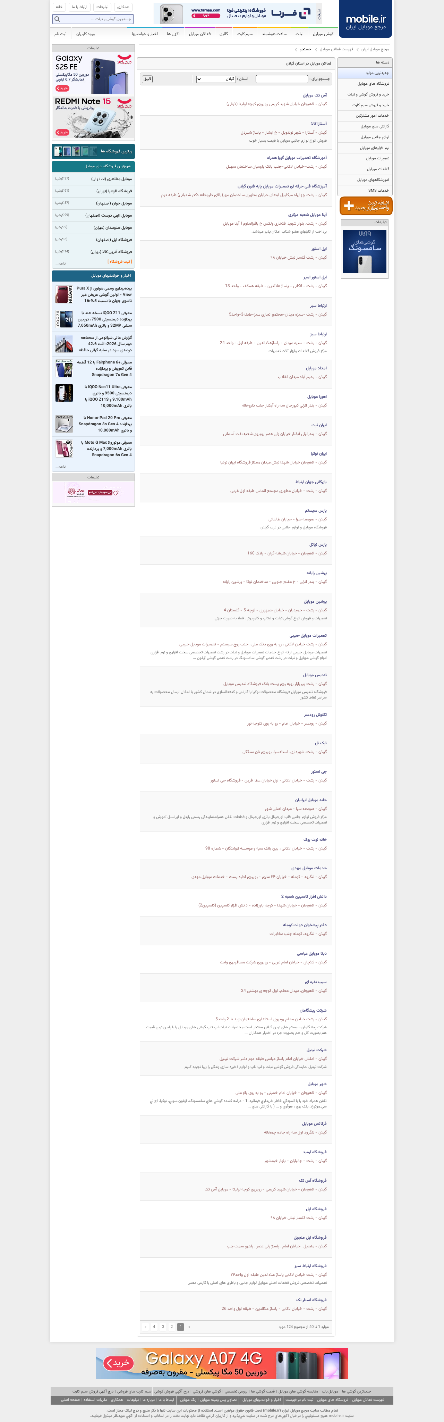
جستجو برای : (319, 79)
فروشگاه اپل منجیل (310, 1238)
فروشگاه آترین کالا (117, 252)
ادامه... (61, 264)
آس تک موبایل (315, 95)
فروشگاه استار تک (311, 1300)
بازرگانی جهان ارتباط (311, 482)
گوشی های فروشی (207, 1392)
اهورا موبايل (317, 397)
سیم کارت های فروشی (134, 1392)
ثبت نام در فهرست (299, 1400)
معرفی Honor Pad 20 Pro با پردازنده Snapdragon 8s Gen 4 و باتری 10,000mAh (105, 424)
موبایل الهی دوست (116, 215)
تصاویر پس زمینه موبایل (218, 1400)
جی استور (319, 772)
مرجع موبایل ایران (375, 49)
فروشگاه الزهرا (120, 191)
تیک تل (321, 743)
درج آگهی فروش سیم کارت (92, 1392)
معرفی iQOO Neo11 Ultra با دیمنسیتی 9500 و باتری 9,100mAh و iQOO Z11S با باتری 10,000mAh (108, 396)
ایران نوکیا (319, 454)
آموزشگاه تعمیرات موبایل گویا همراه (297, 158)
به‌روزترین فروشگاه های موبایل (108, 166)
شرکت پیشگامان (313, 1010)
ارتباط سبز (318, 306)
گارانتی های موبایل (375, 126)
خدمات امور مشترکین (372, 116)
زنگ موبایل (188, 1400)
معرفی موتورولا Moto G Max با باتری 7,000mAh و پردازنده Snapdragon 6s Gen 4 (106, 449)
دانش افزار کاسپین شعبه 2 (304, 897)
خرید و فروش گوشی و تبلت (368, 95)
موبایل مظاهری (119, 179)
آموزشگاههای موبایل (373, 180)
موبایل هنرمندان (118, 228)
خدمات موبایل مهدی (309, 868)
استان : (242, 79)
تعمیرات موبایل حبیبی (308, 636)
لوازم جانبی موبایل (375, 137)
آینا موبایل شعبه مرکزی (307, 215)
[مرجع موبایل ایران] (366, 17)
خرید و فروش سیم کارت (370, 105)
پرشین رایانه (317, 573)
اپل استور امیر (315, 277)
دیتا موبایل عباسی (312, 954)
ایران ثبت (319, 425)
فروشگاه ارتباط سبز (310, 1266)
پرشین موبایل (315, 602)
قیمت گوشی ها (263, 1392)
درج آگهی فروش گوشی (171, 1392)
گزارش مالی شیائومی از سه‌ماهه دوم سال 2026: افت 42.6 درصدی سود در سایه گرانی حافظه (105, 344)
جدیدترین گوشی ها (356, 1392)
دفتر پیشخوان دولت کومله (305, 925)
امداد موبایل (316, 368)
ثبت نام (60, 34)
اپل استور (319, 249)
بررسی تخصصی (236, 1392)
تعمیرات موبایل (377, 158)
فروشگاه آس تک (313, 1181)
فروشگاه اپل (316, 1209)
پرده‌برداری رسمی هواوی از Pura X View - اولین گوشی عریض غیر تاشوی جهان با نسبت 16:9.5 (104, 294)
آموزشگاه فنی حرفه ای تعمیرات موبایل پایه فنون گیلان (282, 186)
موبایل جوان (122, 203)
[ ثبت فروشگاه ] (120, 262)
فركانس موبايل (314, 1124)
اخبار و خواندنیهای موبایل (111, 276)
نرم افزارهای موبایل (374, 148)
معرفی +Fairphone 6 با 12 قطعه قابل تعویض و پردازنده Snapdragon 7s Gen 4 (104, 368)
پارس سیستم (316, 511)
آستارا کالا (319, 124)
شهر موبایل (317, 1084)
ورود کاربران (85, 34)
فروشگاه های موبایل (373, 84)
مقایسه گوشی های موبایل (298, 1392)
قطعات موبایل (378, 169)
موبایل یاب (330, 1392)
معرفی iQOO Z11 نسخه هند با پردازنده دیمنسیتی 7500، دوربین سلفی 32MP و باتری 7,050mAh (105, 319)
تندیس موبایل (315, 675)
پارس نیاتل (318, 545)
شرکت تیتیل (317, 1050)
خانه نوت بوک (315, 840)
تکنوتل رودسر (315, 715)
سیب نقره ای (316, 982)
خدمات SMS (378, 191)
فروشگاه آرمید (315, 1152)
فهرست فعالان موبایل (336, 49)
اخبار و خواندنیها (145, 34)
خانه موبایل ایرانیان (311, 800)
